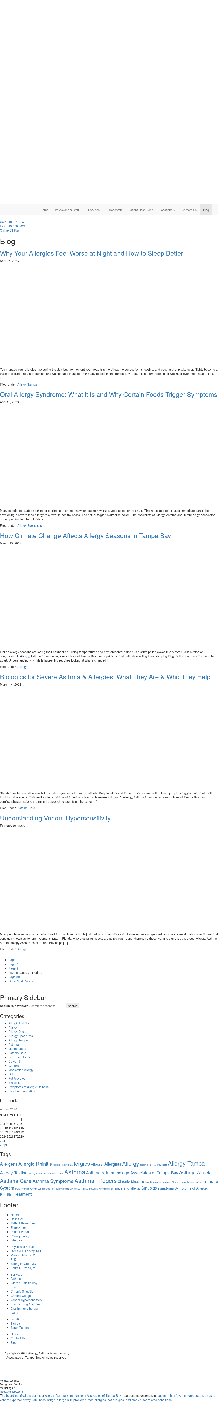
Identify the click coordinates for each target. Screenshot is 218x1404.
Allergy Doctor (18, 1031)
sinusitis (210, 1395)
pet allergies (44, 1188)
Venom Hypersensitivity (26, 1300)
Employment (19, 1227)
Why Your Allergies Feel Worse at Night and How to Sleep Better (91, 252)
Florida (198, 1182)
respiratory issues (71, 1188)
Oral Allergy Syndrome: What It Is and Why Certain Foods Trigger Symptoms (108, 394)
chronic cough (193, 1395)
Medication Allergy (21, 1070)
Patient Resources (140, 210)
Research (115, 210)
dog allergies (187, 1182)
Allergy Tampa (27, 384)
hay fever (176, 1395)
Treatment (22, 1194)
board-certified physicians (23, 1395)
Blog (206, 210)
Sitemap (16, 1240)
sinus (110, 1188)
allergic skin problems (71, 1400)
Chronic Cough (21, 1295)
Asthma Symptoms (52, 1180)
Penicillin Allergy (29, 1188)
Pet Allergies (17, 1078)
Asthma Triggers (95, 1180)
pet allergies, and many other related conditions (140, 1400)
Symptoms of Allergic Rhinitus (29, 1087)
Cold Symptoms (19, 1057)
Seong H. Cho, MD (23, 1264)
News (14, 1334)
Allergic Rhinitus (61, 1164)
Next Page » (21, 981)
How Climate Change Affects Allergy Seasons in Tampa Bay (85, 535)
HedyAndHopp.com (11, 1391)
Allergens (8, 1164)
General (14, 1065)
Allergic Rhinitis (19, 1023)
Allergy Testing (13, 1173)
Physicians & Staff (67, 210)
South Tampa (20, 1327)
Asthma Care (26, 808)
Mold (17, 1188)
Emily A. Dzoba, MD (24, 1268)
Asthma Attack (195, 1172)
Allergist (97, 1164)
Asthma (14, 1044)
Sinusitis (14, 1082)
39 (14, 977)
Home (44, 210)
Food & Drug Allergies (25, 1304)
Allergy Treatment (37, 1173)
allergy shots (160, 1164)
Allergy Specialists (29, 525)
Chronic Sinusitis (131, 1181)
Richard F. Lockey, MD (26, 1251)
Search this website (14, 1006)
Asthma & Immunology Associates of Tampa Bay (132, 1173)
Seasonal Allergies (98, 1188)
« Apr (3, 1145)
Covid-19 (15, 1061)
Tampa (15, 1323)
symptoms (166, 1188)
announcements (55, 1173)
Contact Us (189, 210)
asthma (163, 1395)
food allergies (97, 1400)
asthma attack (18, 1048)
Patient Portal (20, 1232)
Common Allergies (171, 1182)
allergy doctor (146, 1164)
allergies (80, 1163)
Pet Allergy (56, 1188)
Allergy (22, 667)
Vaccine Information (22, 1091)
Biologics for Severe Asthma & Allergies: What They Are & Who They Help (105, 676)
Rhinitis (84, 1188)
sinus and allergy (127, 1188)
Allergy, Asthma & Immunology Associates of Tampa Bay (83, 1395)
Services (94, 210)
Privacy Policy (20, 1236)
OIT (11, 1074)
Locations (166, 210)
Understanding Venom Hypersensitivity (55, 817)
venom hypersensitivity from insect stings (27, 1400)
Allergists (112, 1164)
